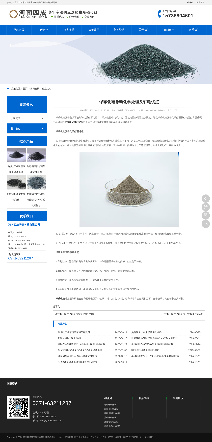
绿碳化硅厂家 (74, 122)
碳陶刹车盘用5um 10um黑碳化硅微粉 (77, 356)
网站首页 (19, 29)
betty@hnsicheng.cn (24, 240)
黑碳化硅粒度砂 (111, 422)
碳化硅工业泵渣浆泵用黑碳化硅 (74, 332)
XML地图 (149, 437)
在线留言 (200, 2)
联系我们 (194, 29)
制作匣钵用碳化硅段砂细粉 (145, 350)
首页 (25, 88)
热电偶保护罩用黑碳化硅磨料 (146, 332)
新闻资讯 (119, 29)
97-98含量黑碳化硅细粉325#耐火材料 (77, 362)
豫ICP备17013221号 (132, 437)
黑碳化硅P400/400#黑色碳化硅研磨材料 (152, 344)
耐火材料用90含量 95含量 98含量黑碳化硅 (80, 350)
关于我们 (144, 29)
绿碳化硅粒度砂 (111, 409)
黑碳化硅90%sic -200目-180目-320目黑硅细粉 (155, 356)
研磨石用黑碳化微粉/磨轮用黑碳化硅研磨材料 (81, 344)
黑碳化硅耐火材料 (112, 426)
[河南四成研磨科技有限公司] (52, 14)
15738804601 (206, 198)
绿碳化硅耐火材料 (112, 413)
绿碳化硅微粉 (110, 404)
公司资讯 (15, 118)
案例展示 (94, 29)
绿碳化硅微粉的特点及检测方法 (187, 313)
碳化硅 (190, 2)
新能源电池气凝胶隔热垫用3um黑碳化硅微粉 (154, 338)
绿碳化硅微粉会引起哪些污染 (79, 313)
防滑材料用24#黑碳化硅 (70, 338)
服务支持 (69, 29)
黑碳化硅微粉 (110, 417)
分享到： (57, 306)
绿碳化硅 (60, 298)
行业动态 (46, 88)
